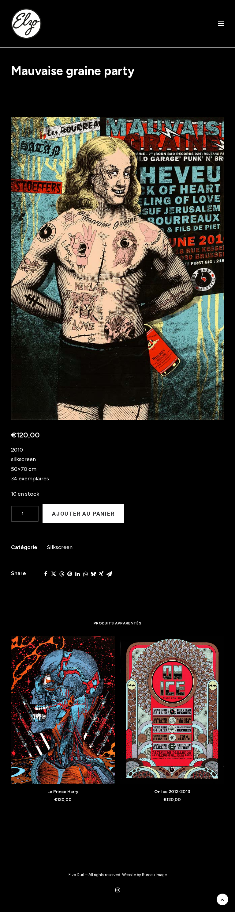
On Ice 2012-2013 (172, 791)
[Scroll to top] (222, 899)
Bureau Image (154, 874)
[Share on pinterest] (69, 574)
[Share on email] (109, 574)
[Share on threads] (61, 574)
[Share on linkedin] (77, 574)
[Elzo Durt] (26, 23)
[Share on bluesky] (93, 574)
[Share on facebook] (45, 574)
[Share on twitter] (53, 574)
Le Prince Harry (62, 791)
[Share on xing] (101, 574)
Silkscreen (60, 547)
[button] (221, 23)
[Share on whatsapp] (85, 574)
